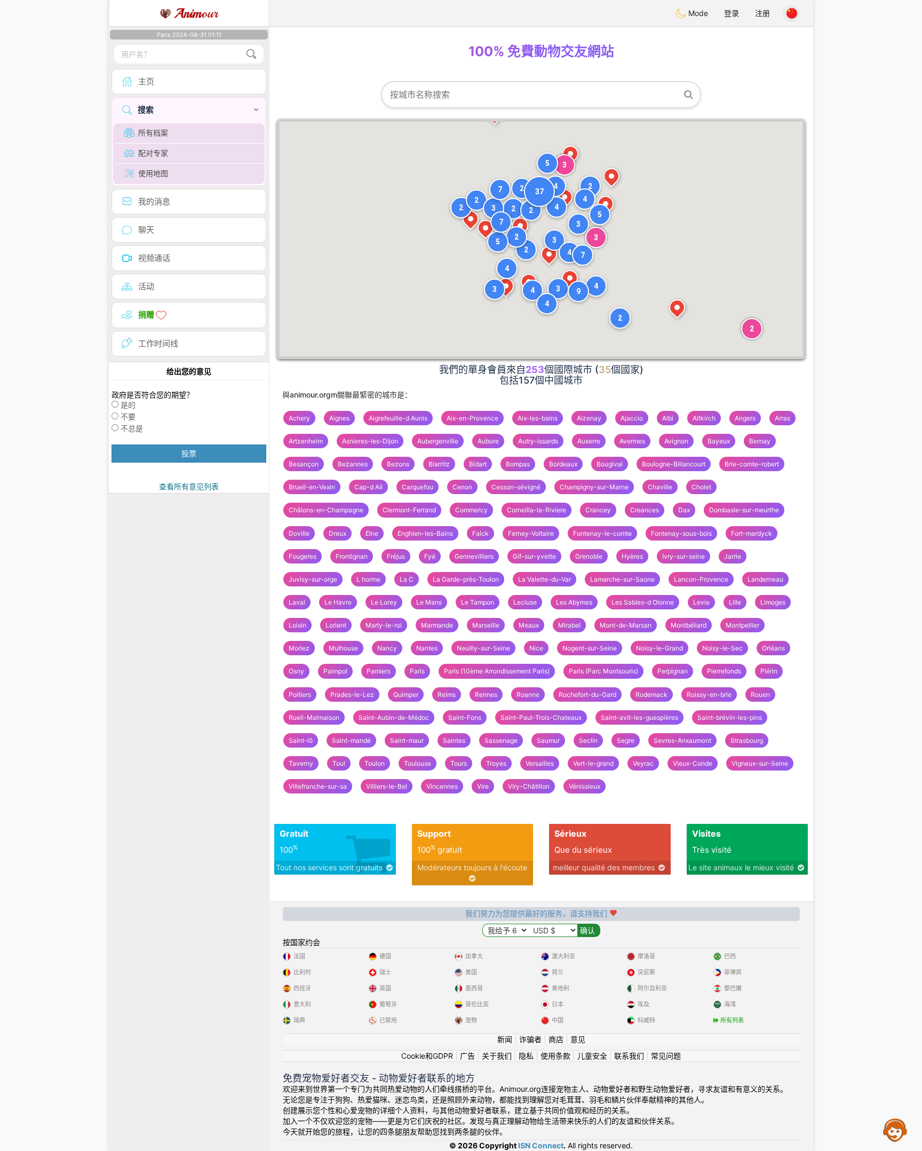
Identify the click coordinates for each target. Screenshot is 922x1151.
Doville (299, 533)
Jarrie (732, 556)
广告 (467, 1055)
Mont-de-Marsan (625, 625)
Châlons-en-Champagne (326, 510)
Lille (735, 602)
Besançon (304, 464)
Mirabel (569, 625)
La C (407, 579)
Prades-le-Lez (352, 694)
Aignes (339, 418)
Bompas (518, 464)
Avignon (676, 441)
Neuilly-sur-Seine (483, 648)
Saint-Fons (464, 717)
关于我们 (497, 1055)
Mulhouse (343, 648)
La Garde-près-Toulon (466, 579)
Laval (297, 602)
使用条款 (555, 1055)
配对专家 (153, 152)
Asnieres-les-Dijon (370, 441)
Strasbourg (746, 740)
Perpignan (672, 671)
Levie (701, 602)
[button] (555, 186)
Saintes (454, 740)
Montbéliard (688, 625)
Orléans (773, 648)
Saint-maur (407, 740)
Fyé (429, 556)
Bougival (610, 464)
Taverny (301, 763)
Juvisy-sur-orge (313, 579)
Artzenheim (306, 441)
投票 (188, 453)
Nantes (427, 648)
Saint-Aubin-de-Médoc (394, 717)
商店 (556, 1039)
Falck (480, 533)
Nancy (387, 648)
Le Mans (429, 602)
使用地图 (153, 173)
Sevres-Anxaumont (682, 740)
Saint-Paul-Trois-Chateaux (541, 717)
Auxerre (588, 441)
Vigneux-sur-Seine (760, 763)
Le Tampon (477, 602)
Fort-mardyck (751, 533)
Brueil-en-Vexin (312, 487)
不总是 (132, 428)
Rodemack (651, 694)
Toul (338, 763)
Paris (417, 671)
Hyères (632, 556)
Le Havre (338, 602)
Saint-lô (301, 740)
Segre (625, 740)
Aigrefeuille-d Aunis (398, 418)
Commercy (471, 510)
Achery (299, 418)
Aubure (488, 441)
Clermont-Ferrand (409, 510)
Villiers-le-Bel (386, 786)
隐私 (526, 1055)
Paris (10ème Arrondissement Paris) (497, 671)
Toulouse (417, 763)
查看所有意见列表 (189, 486)
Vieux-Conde (692, 763)
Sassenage (501, 740)
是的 (128, 404)
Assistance (895, 1129)
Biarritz (439, 464)
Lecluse (525, 602)
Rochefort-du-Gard (587, 694)
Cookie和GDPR (427, 1055)
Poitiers (300, 694)
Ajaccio (632, 418)
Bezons (398, 464)
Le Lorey (384, 602)
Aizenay (589, 418)
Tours (458, 763)
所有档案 (153, 132)
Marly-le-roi (383, 625)
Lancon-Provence (701, 579)
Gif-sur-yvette (534, 556)
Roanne (527, 694)
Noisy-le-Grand (659, 648)
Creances (644, 510)
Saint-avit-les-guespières (639, 717)
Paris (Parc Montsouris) (603, 671)
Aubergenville (437, 441)
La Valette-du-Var (544, 579)
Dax (684, 510)
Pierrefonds (724, 671)
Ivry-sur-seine (683, 556)
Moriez (299, 648)
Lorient (335, 625)
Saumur (548, 740)
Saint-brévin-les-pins (729, 717)
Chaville (660, 487)
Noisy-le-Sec (722, 648)
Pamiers (379, 671)
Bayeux (719, 441)
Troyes (496, 763)
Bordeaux (563, 464)
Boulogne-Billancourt (673, 464)
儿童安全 (592, 1055)
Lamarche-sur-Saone (622, 579)
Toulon (374, 763)
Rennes (486, 694)
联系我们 (629, 1055)
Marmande (437, 625)
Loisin (297, 625)
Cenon (462, 487)
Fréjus (396, 556)
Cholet (701, 487)
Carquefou (417, 487)
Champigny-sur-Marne (594, 487)
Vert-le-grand (593, 763)
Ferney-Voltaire (531, 533)
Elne (371, 533)
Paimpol (335, 671)
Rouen (760, 694)
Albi (667, 418)
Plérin (768, 671)
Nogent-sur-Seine (589, 648)
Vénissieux (584, 786)
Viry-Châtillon (529, 786)
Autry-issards (538, 441)
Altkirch (704, 418)
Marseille (485, 625)
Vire (483, 786)
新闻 (504, 1039)
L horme (368, 579)
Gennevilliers (474, 556)
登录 (731, 13)
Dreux (337, 533)
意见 (577, 1039)
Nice (536, 648)
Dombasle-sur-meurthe (744, 510)
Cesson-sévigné (516, 487)
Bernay (759, 441)
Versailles (540, 763)
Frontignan (352, 556)
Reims (447, 694)
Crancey (598, 510)
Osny (296, 671)
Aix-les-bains (538, 418)
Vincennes (442, 786)
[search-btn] (251, 54)
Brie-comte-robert (752, 464)
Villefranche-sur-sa (318, 786)
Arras (782, 418)
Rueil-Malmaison (314, 717)
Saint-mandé (351, 740)
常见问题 (666, 1055)
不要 (128, 416)
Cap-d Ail (368, 487)
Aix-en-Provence (472, 418)
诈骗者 (530, 1039)
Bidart (478, 464)
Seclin (588, 740)
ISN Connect (540, 1145)
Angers (745, 418)
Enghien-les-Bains (425, 533)
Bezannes (353, 464)
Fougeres (302, 556)
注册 (762, 13)
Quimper (405, 694)
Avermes (632, 441)
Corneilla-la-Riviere (536, 510)
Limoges (772, 602)
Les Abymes (574, 602)
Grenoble (588, 556)
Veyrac (643, 763)
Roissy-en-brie (709, 694)
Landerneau (765, 579)
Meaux (529, 625)
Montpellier (742, 625)
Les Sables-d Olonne (642, 602)
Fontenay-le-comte (602, 533)
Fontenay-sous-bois (681, 533)
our (196, 13)
